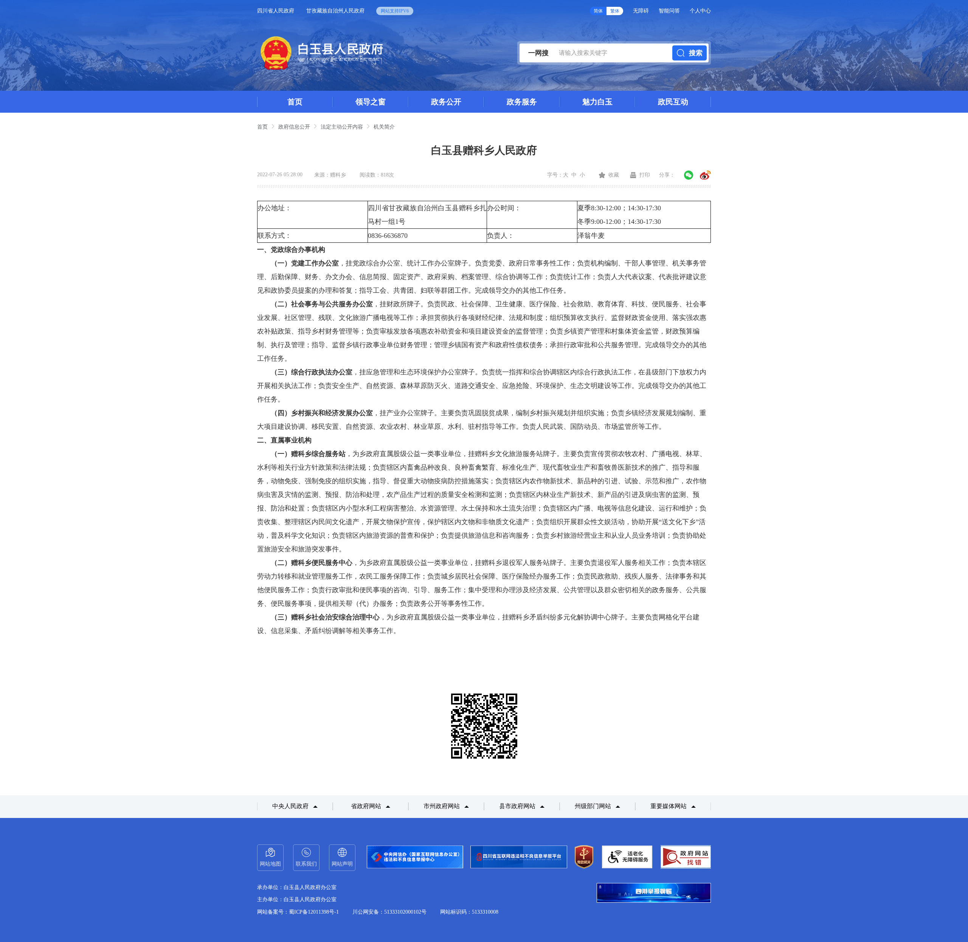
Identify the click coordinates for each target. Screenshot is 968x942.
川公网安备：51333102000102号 (389, 912)
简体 (598, 11)
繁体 (614, 11)
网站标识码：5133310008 (469, 912)
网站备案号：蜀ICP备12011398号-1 (298, 912)
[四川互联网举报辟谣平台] (654, 893)
